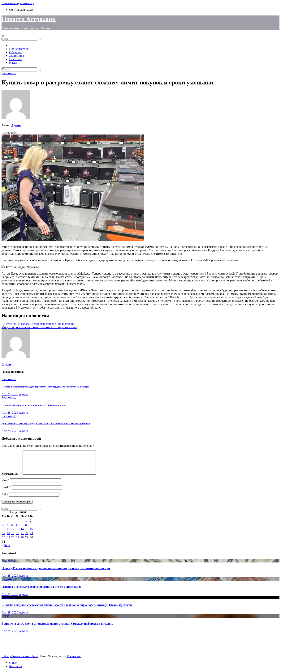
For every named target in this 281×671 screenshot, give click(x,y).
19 (12, 533)
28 (22, 537)
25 (8, 537)
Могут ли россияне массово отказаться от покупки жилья (39, 327)
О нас (13, 662)
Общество (15, 52)
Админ (16, 125)
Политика (15, 59)
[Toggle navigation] (3, 35)
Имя (5, 480)
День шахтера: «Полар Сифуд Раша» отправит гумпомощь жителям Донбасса (46, 423)
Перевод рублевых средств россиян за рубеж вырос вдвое (34, 405)
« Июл (6, 545)
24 (3, 537)
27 (17, 537)
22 (26, 533)
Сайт (5, 494)
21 (22, 533)
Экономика (16, 55)
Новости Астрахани (29, 18)
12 (12, 529)
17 (3, 533)
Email (6, 487)
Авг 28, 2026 (10, 394)
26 (12, 537)
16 (31, 529)
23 (31, 533)
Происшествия (18, 48)
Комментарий (12, 473)
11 (8, 529)
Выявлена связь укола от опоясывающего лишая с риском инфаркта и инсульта (57, 623)
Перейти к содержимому (18, 3)
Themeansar (74, 656)
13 (17, 529)
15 (26, 529)
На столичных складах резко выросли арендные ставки (38, 323)
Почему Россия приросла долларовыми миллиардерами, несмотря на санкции (45, 386)
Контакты (15, 666)
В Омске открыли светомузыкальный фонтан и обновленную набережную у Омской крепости (67, 605)
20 (17, 533)
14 (22, 529)
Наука (13, 62)
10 (3, 529)
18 (8, 533)
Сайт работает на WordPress (20, 656)
